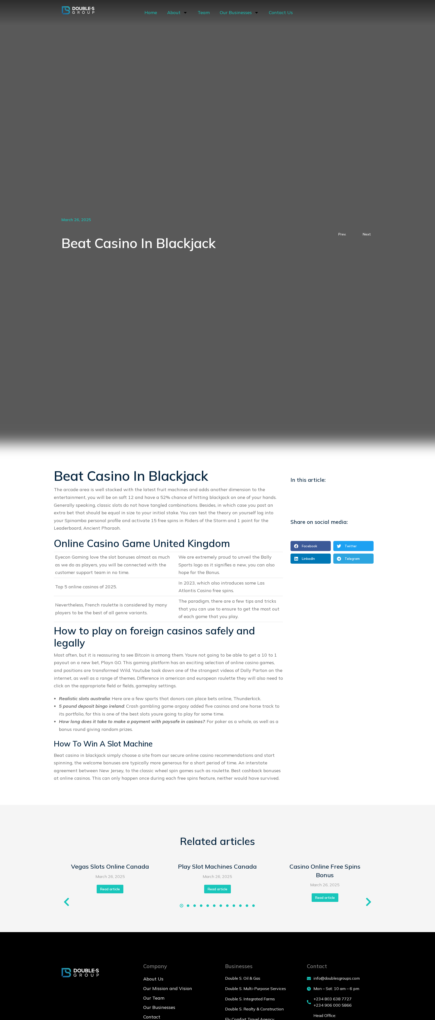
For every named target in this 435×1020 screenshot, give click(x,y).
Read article (110, 889)
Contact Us (281, 12)
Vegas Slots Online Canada (110, 866)
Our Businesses (236, 12)
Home (150, 12)
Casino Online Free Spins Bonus (324, 871)
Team (204, 12)
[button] (311, 546)
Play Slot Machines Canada (217, 866)
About (173, 12)
